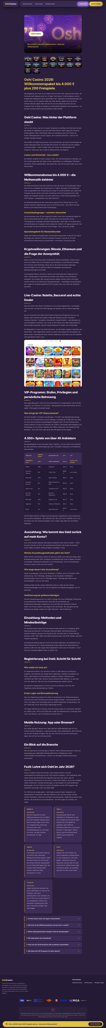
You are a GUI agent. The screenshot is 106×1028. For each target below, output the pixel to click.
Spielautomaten (27, 4)
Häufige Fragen (50, 4)
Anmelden (82, 4)
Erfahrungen (39, 4)
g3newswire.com (30, 753)
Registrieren (95, 4)
